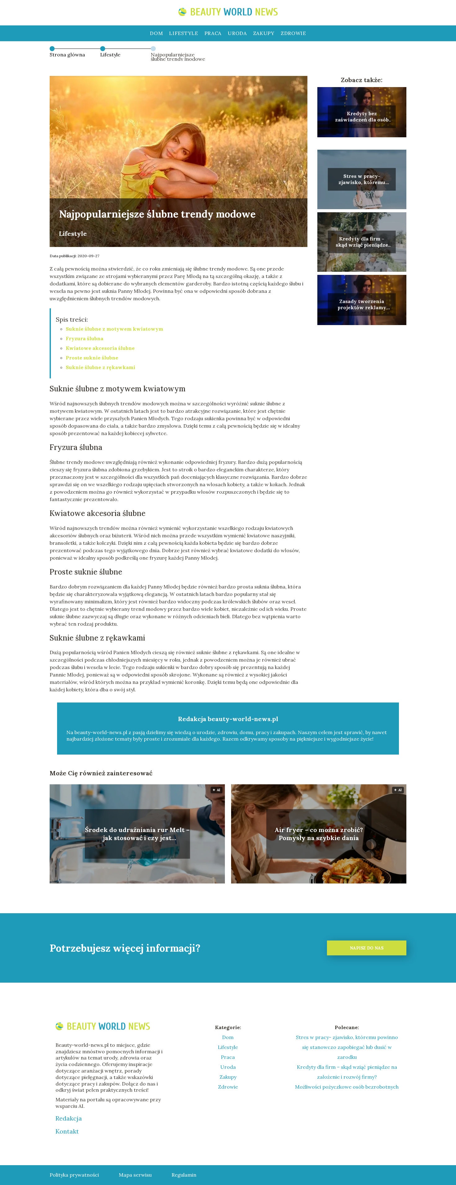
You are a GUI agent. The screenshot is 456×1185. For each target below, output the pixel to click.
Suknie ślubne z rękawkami (100, 367)
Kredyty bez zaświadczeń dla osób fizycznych (362, 116)
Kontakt (67, 1131)
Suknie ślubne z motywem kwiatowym (114, 329)
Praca (213, 33)
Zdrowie (293, 33)
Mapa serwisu (135, 1175)
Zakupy (264, 33)
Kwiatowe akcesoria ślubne (100, 348)
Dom (156, 33)
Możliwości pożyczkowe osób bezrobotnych (347, 1087)
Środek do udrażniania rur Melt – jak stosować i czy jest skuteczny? (137, 834)
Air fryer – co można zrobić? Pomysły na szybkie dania (319, 834)
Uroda (237, 33)
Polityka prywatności (74, 1175)
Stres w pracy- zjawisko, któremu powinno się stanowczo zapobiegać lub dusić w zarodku (362, 179)
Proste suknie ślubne (92, 358)
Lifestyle (183, 33)
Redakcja (69, 1118)
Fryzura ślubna (84, 338)
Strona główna (67, 54)
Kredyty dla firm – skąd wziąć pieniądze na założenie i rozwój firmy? (361, 242)
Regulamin (184, 1175)
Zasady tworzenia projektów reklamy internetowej (362, 304)
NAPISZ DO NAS (366, 948)
